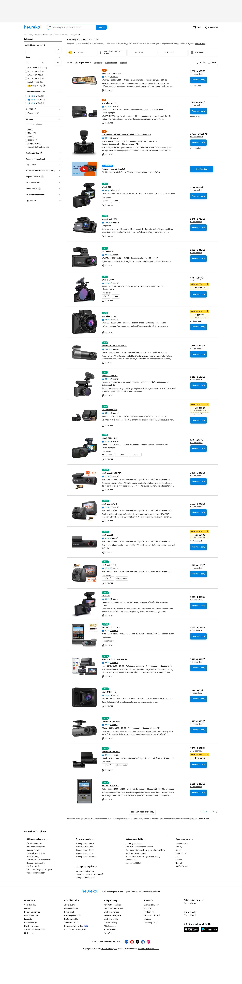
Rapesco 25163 (131, 860)
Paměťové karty (33, 856)
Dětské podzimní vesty (36, 873)
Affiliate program (110, 926)
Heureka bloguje (30, 922)
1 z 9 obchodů (195, 280)
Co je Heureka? (30, 905)
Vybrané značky (83, 839)
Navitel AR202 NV (109, 316)
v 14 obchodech (196, 724)
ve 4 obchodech (196, 136)
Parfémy (178, 847)
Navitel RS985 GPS (109, 103)
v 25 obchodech (196, 443)
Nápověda (108, 933)
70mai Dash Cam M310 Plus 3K (114, 346)
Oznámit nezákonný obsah (34, 929)
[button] (40, 50)
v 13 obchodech (196, 348)
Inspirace (147, 919)
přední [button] (106, 200)
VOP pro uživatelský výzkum (75, 929)
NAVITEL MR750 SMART (111, 73)
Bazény (178, 850)
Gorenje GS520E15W (133, 863)
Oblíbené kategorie (36, 839)
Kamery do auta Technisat (86, 856)
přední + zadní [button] (121, 578)
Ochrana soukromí (71, 922)
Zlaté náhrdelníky (33, 866)
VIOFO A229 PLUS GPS (111, 627)
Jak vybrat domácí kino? (85, 877)
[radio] (26, 96)
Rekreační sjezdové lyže (36, 863)
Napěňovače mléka (34, 850)
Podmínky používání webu (148, 948)
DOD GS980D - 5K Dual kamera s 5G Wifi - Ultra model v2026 (126, 134)
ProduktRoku (149, 912)
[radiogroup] (43, 100)
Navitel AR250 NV (109, 692)
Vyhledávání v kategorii (35, 45)
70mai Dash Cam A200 (111, 751)
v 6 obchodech (196, 693)
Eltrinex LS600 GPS (109, 375)
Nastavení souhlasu (72, 919)
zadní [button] (116, 200)
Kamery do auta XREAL (85, 843)
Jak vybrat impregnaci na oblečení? (89, 874)
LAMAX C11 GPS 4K (109, 438)
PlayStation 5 (180, 853)
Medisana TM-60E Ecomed (136, 853)
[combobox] (71, 27)
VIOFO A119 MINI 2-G (110, 786)
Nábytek (178, 863)
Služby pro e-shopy (111, 912)
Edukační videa (110, 929)
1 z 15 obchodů (196, 751)
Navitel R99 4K (108, 251)
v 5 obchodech (196, 222)
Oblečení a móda (181, 866)
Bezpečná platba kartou (73, 926)
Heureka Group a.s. (109, 948)
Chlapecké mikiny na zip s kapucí (39, 869)
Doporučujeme (182, 839)
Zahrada (178, 860)
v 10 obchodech (196, 74)
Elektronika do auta (61, 35)
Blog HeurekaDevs (31, 926)
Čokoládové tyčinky (34, 843)
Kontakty (28, 908)
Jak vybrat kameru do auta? (113, 169)
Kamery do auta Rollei (84, 847)
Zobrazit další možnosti (37, 147)
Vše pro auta (47, 35)
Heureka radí (69, 912)
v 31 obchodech (196, 568)
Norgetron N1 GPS (109, 219)
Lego (177, 856)
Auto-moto (37, 35)
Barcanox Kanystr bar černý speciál (139, 847)
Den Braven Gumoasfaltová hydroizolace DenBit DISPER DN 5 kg (146, 850)
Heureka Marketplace (112, 915)
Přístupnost (29, 933)
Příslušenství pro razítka (36, 847)
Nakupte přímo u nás (72, 915)
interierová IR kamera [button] (108, 454)
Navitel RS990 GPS (109, 409)
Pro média (28, 919)
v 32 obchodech (196, 190)
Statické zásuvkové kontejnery (39, 860)
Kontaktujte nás (190, 903)
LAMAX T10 (106, 187)
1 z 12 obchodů (196, 414)
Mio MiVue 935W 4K (109, 504)
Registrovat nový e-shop (113, 908)
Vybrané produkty (134, 839)
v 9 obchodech (196, 253)
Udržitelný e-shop (151, 922)
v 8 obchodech (196, 379)
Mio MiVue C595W (109, 565)
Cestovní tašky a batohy (36, 853)
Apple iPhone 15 (181, 843)
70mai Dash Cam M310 (111, 721)
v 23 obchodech (196, 506)
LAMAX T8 (106, 596)
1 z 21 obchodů (196, 541)
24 (213, 811)
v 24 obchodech (196, 475)
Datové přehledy (110, 922)
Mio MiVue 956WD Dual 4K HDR (114, 659)
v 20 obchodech (196, 662)
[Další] (217, 811)
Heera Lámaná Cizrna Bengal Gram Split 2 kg (143, 856)
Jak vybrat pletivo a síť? (85, 871)
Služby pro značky (111, 919)
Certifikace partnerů (152, 915)
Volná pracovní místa (32, 915)
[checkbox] (26, 68)
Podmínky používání (32, 912)
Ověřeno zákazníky (151, 905)
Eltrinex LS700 (108, 280)
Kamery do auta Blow (84, 853)
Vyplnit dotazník (190, 915)
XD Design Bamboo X (134, 843)
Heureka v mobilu (71, 908)
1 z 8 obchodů (195, 321)
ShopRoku (148, 908)
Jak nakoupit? (69, 905)
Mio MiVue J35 (107, 535)
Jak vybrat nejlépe (85, 866)
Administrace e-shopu (112, 905)
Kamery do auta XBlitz (85, 850)
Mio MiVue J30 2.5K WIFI (111, 473)
